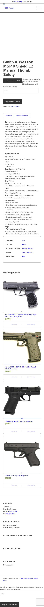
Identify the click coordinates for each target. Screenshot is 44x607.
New (23, 256)
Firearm (12, 106)
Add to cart (13, 324)
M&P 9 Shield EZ (27, 252)
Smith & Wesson (27, 248)
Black (24, 244)
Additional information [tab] (22, 115)
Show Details (31, 324)
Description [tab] (9, 115)
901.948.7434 (10, 514)
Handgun (17, 106)
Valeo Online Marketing (26, 578)
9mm (23, 240)
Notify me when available (12, 81)
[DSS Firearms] (18, 7)
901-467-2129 (18, 1)
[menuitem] (38, 7)
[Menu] (38, 7)
